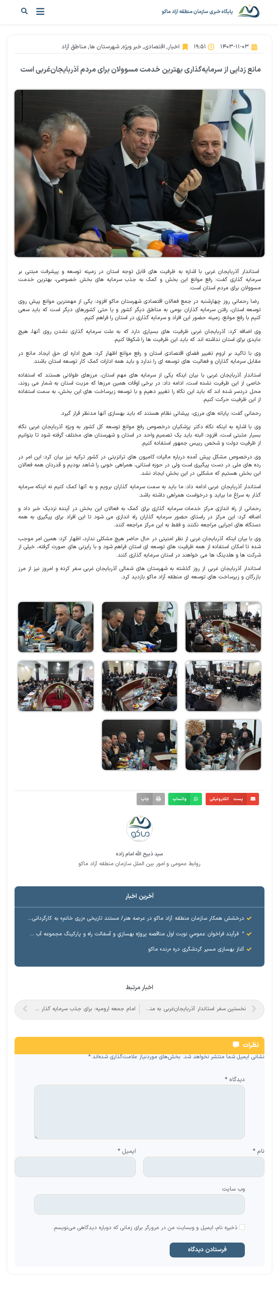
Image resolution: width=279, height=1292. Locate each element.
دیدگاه (235, 1080)
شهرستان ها (104, 47)
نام (258, 1151)
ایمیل (127, 1151)
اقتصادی (154, 47)
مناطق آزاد (74, 47)
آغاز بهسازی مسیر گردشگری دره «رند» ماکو (196, 949)
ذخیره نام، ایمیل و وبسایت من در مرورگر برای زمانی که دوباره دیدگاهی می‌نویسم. (145, 1228)
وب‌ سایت (233, 1188)
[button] (24, 11)
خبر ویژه (131, 47)
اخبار (173, 47)
